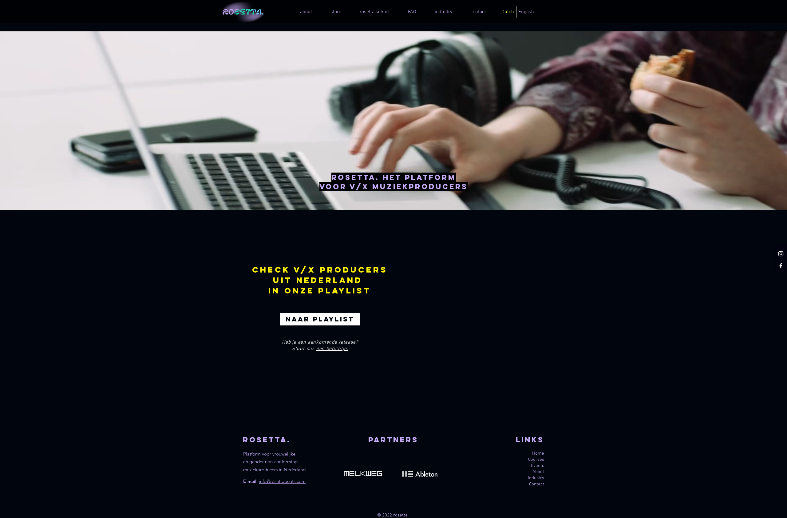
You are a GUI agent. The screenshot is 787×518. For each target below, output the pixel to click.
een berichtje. (332, 349)
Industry (536, 478)
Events (537, 465)
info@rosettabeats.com (282, 481)
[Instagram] (780, 253)
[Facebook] (780, 265)
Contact (536, 484)
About (538, 472)
